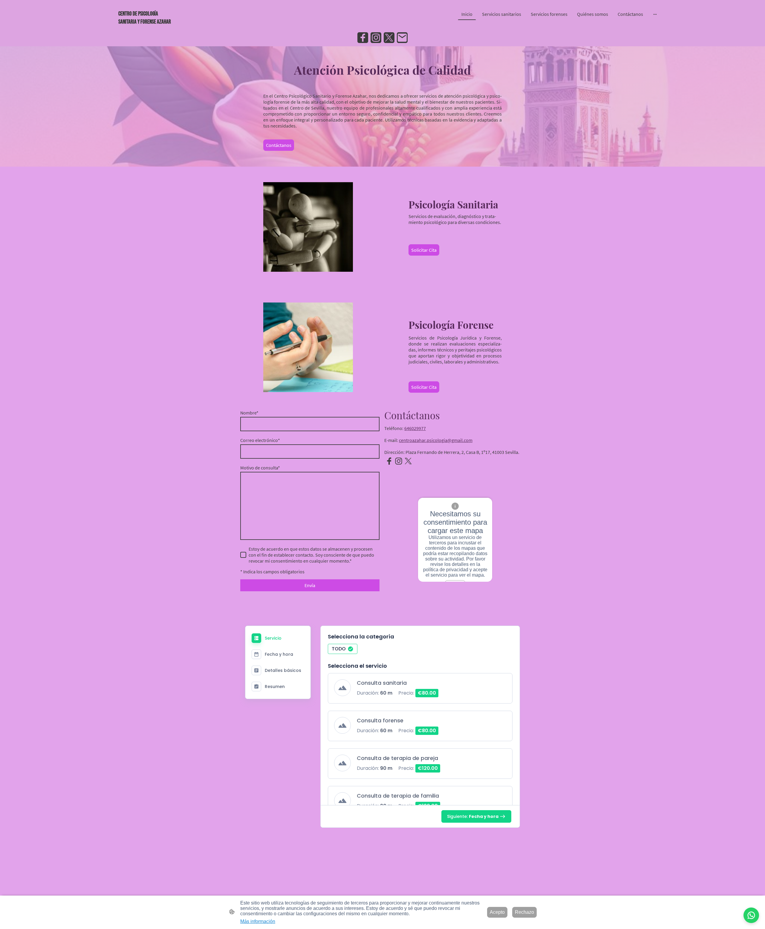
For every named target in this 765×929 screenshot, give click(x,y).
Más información (257, 921)
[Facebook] (362, 37)
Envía (310, 585)
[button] (342, 649)
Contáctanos (278, 145)
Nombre (249, 413)
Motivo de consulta (260, 468)
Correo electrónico (260, 440)
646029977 (415, 428)
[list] (420, 748)
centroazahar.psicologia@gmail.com (435, 440)
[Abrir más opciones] (655, 14)
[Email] (402, 37)
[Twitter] (389, 37)
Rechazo (524, 912)
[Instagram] (376, 37)
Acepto (497, 912)
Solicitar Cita (424, 250)
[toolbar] (420, 651)
